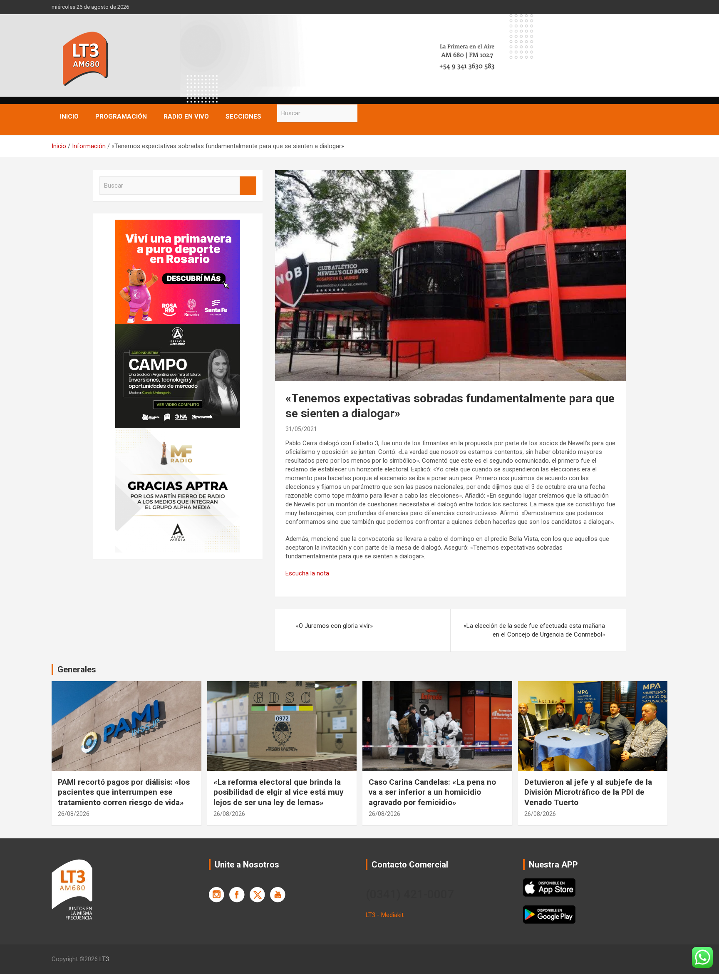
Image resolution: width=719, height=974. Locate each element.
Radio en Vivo (186, 116)
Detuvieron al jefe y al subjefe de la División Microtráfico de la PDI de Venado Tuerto (588, 792)
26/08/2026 (73, 813)
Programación (121, 116)
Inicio (69, 116)
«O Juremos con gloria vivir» (334, 626)
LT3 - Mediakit (385, 915)
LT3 (104, 959)
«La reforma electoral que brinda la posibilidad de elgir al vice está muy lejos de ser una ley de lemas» (278, 792)
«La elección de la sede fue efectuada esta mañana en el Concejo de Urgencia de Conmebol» (534, 630)
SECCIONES (243, 116)
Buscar (365, 113)
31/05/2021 (301, 429)
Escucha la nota (307, 573)
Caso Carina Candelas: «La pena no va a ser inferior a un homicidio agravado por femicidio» (432, 792)
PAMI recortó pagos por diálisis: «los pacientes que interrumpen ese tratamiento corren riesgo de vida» (124, 792)
